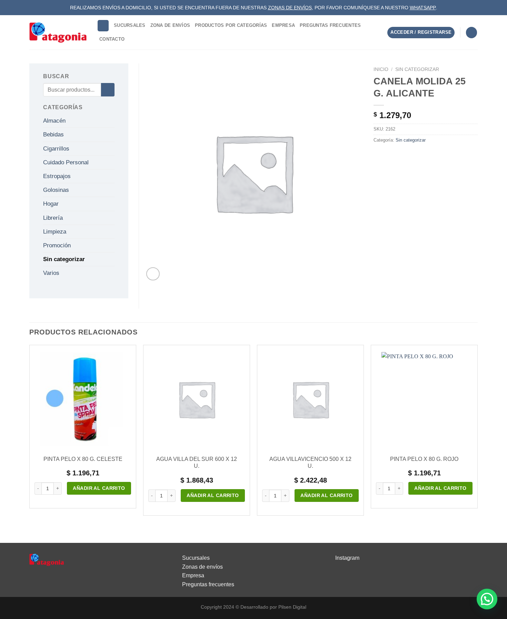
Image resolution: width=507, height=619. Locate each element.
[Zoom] (153, 274)
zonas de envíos (290, 7)
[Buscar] (103, 25)
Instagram (347, 558)
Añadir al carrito (99, 488)
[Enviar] (108, 89)
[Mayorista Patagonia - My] (46, 559)
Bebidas (53, 134)
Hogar (51, 203)
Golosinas (56, 190)
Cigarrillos (56, 148)
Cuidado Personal (66, 162)
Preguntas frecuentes (208, 584)
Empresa (283, 25)
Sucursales (130, 25)
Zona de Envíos (170, 25)
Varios (51, 273)
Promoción (57, 245)
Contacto (112, 39)
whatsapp (423, 7)
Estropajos (57, 176)
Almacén (54, 120)
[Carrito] (471, 32)
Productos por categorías (231, 25)
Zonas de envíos (202, 567)
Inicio (381, 69)
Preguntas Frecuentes (330, 25)
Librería (53, 218)
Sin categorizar (417, 69)
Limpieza (54, 231)
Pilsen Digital (292, 607)
